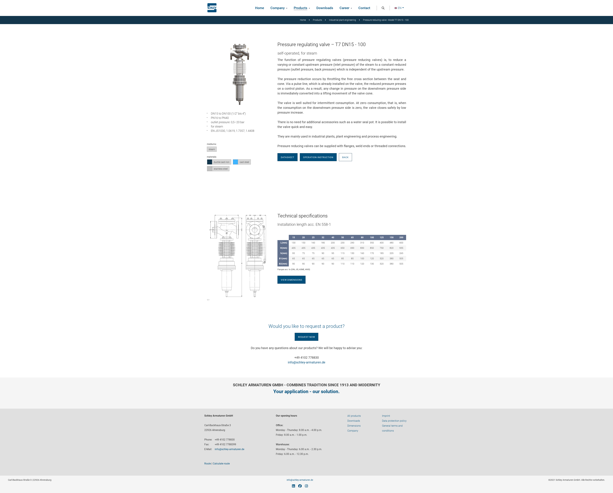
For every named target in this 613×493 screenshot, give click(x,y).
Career (344, 8)
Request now (306, 337)
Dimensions (354, 425)
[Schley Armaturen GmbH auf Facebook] (300, 485)
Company (277, 8)
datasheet (287, 157)
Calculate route (221, 463)
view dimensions (291, 280)
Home (259, 8)
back (345, 157)
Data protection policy (394, 420)
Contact (364, 8)
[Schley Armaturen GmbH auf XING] (293, 485)
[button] (399, 8)
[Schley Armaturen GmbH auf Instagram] (306, 485)
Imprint (386, 415)
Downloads (324, 8)
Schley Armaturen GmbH (211, 8)
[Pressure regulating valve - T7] (239, 106)
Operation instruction (318, 157)
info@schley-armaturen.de (306, 362)
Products (300, 8)
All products (354, 415)
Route (207, 463)
